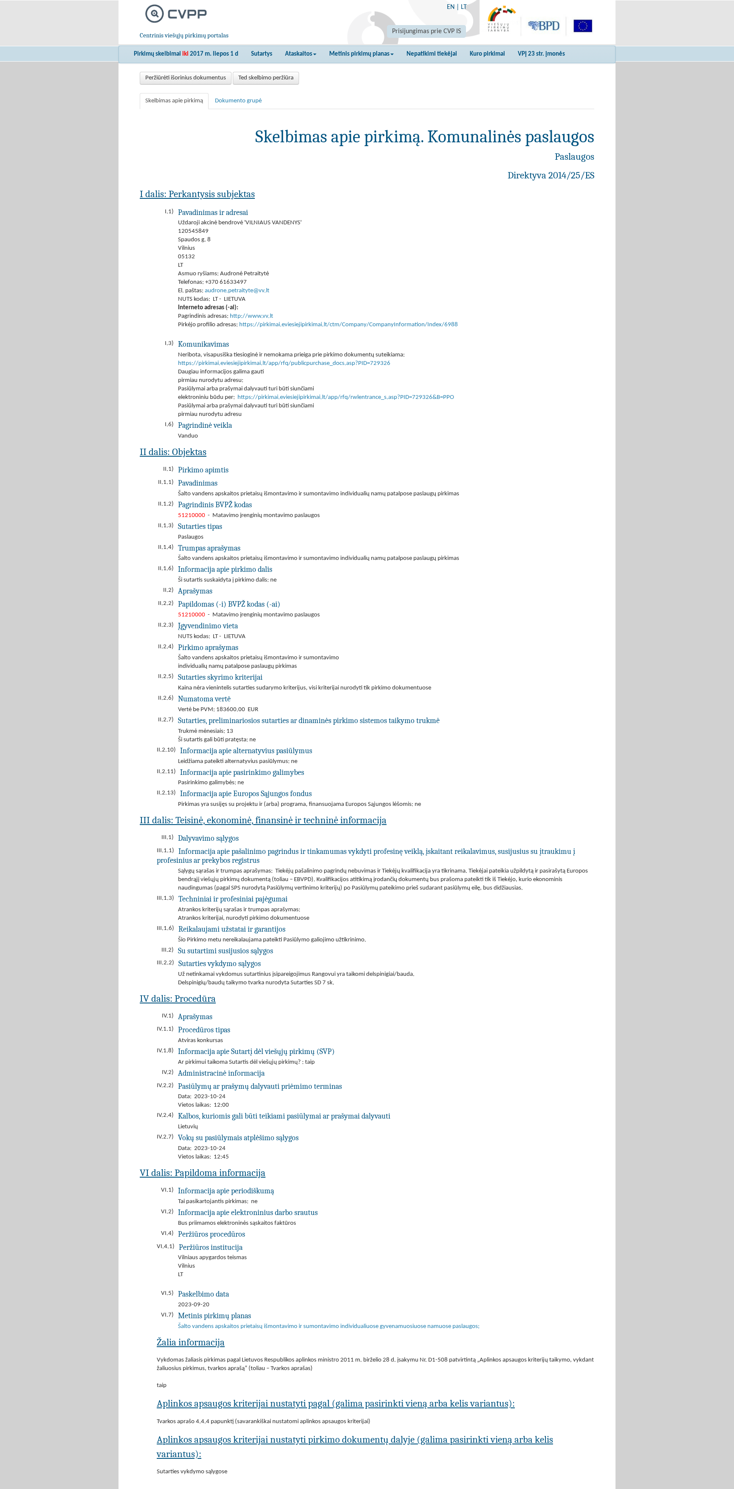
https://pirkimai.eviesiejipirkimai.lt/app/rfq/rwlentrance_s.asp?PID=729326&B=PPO (345, 397)
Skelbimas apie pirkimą (174, 101)
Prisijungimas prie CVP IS (426, 31)
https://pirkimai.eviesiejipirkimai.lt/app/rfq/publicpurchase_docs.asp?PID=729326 (284, 363)
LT (464, 7)
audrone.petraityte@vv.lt (237, 291)
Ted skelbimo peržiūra (266, 78)
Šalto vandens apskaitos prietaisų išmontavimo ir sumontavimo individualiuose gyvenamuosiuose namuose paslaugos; (329, 1326)
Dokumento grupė (238, 101)
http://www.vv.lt (251, 316)
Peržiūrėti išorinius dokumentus (185, 78)
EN (451, 7)
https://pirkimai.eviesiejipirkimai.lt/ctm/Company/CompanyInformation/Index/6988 (348, 325)
